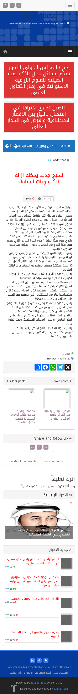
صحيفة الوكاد (39, 16)
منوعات (66, 354)
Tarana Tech (61, 689)
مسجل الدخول (47, 486)
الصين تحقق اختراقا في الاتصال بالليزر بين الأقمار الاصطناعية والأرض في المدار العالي (39, 117)
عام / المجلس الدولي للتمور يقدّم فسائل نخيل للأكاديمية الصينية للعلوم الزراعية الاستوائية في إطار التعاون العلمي (39, 80)
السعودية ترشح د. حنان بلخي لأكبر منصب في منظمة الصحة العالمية (33, 561)
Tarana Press (38, 682)
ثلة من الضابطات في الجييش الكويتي (35, 599)
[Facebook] (12, 5)
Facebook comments (22, 461)
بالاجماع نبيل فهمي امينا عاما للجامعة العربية (35, 634)
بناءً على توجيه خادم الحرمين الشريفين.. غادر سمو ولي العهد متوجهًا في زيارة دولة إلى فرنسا (34, 581)
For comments (53, 461)
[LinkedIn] (19, 5)
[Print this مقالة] (39, 198)
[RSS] (5, 5)
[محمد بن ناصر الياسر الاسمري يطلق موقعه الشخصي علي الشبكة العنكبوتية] (39, 520)
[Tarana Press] (14, 689)
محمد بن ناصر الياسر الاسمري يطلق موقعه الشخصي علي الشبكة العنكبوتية (44, 532)
